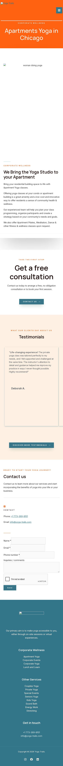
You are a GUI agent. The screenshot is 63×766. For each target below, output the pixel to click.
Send (9, 588)
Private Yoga (31, 689)
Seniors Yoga (31, 696)
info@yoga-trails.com (20, 522)
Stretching (32, 710)
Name (7, 540)
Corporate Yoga (31, 663)
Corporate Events (31, 660)
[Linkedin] (37, 759)
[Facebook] (31, 759)
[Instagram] (25, 759)
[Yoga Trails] (16, 10)
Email (7, 548)
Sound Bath (31, 703)
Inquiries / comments (14, 560)
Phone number (12, 555)
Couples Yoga (32, 686)
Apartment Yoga (32, 656)
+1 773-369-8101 (19, 516)
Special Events (31, 693)
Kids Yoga (31, 700)
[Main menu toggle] (59, 10)
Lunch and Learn (31, 667)
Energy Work (31, 707)
